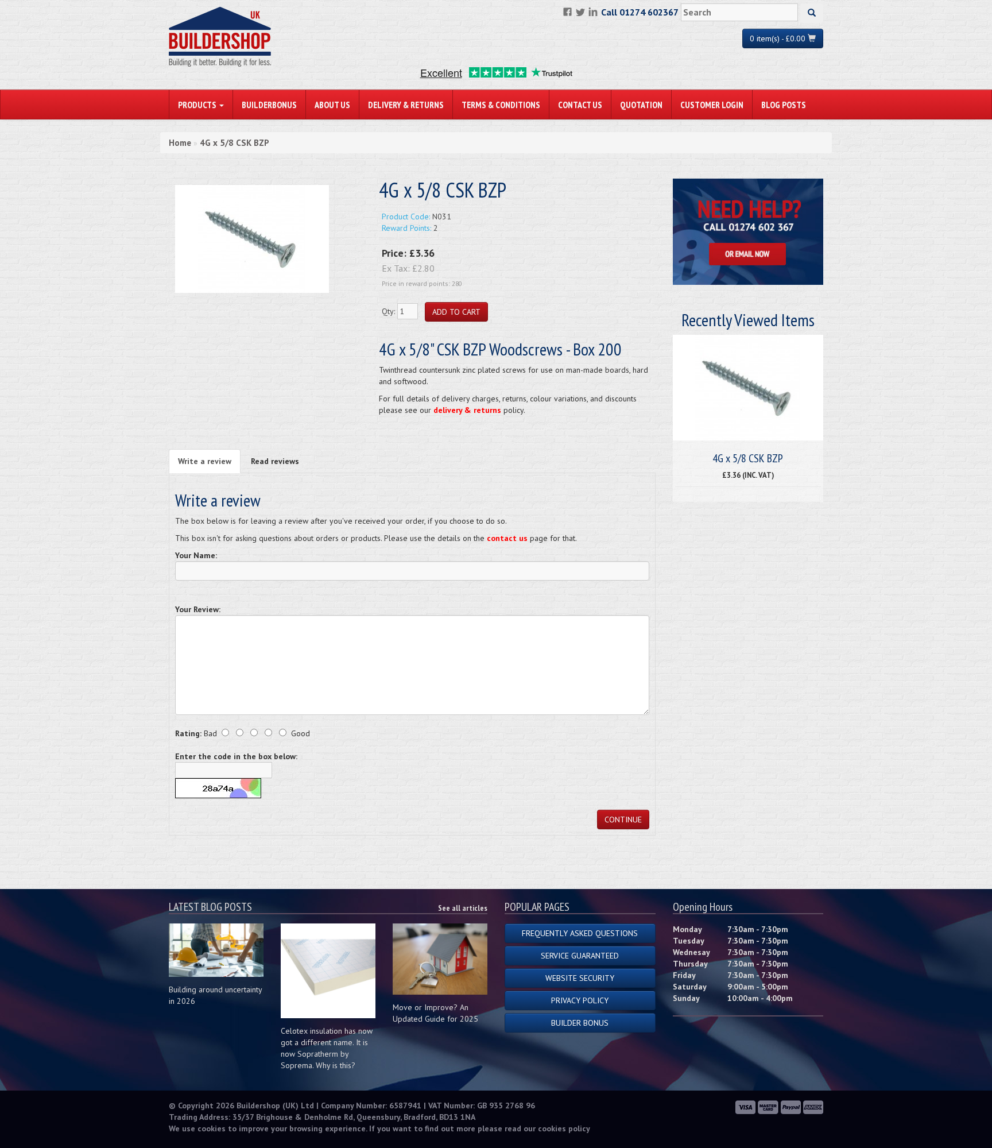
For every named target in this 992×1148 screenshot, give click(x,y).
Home (180, 142)
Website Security (579, 978)
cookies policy (564, 1128)
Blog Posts (783, 104)
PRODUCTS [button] (198, 104)
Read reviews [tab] (275, 461)
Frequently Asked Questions (580, 933)
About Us (332, 104)
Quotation (641, 104)
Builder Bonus (580, 1023)
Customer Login (711, 104)
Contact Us (580, 104)
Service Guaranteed (580, 955)
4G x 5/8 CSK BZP (234, 142)
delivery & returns (467, 410)
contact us (507, 538)
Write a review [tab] (204, 461)
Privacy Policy (580, 1000)
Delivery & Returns (406, 104)
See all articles (462, 908)
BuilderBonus (269, 104)
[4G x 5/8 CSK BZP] (252, 238)
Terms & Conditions (501, 104)
